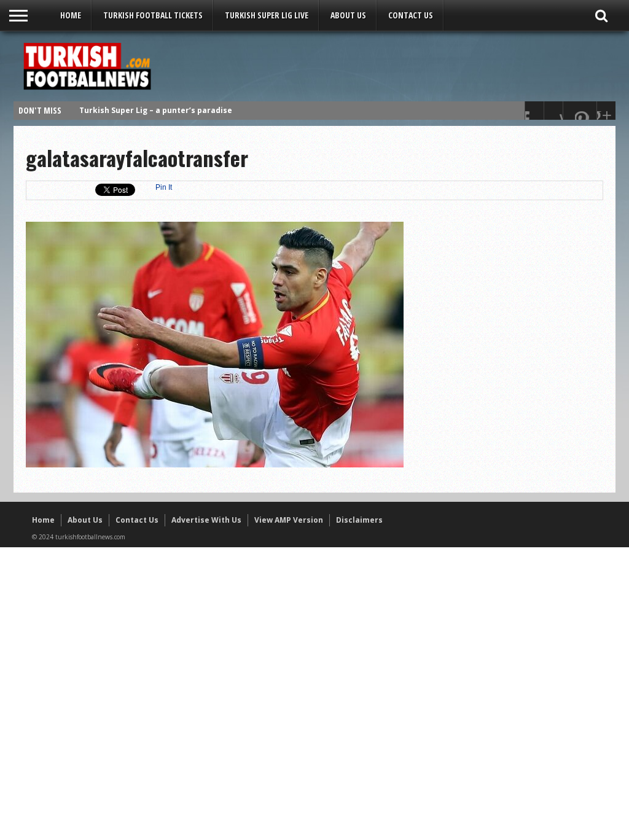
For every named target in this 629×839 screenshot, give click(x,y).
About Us (348, 15)
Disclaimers (359, 520)
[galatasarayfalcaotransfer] (215, 464)
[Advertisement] (385, 65)
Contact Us (410, 15)
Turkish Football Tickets (153, 15)
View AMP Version (288, 520)
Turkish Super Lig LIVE (266, 15)
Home (70, 15)
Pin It (163, 187)
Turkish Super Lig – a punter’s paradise (155, 110)
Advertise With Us (206, 520)
